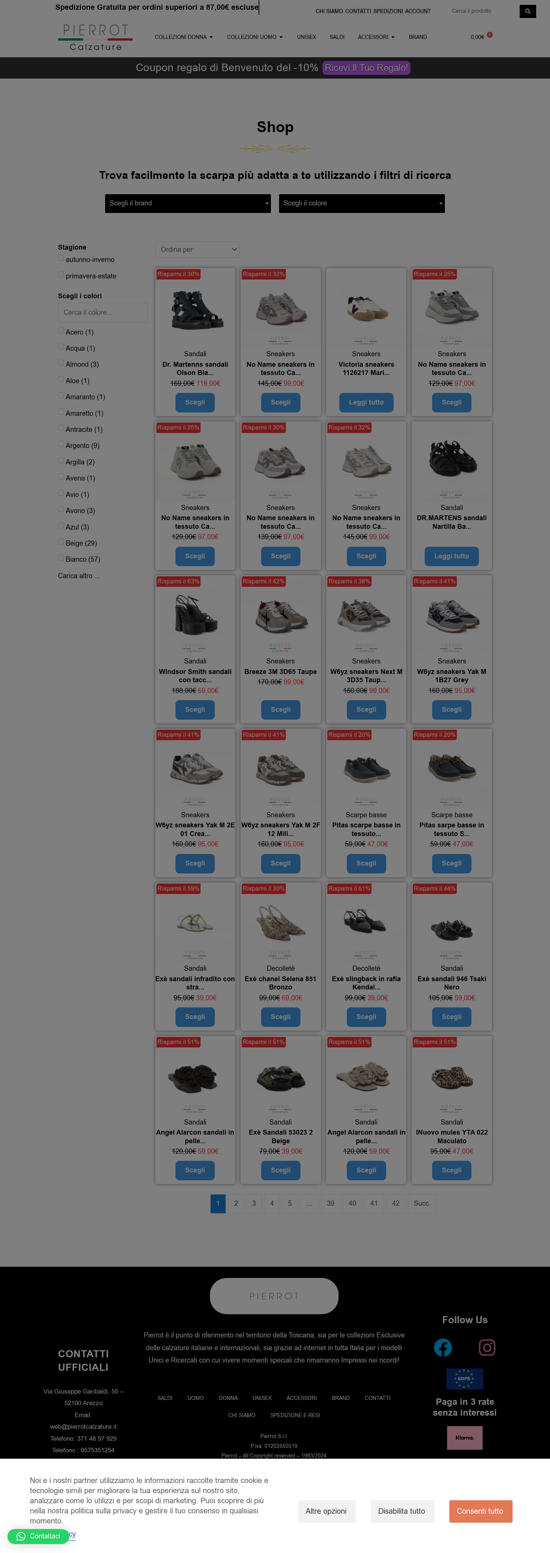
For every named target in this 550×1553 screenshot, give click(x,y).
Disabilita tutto (401, 1511)
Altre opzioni (326, 1511)
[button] (38, 1536)
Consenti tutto (480, 1511)
